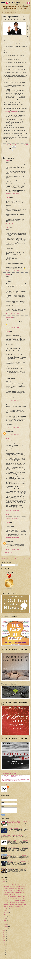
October (6, 910)
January (6, 928)
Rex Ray (8, 160)
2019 (4, 930)
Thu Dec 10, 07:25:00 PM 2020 (12, 193)
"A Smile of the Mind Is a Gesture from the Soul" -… (15, 890)
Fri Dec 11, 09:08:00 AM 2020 (12, 327)
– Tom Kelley (17, 822)
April (5, 922)
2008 (4, 952)
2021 (4, 879)
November (6, 908)
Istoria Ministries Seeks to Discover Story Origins (14, 892)
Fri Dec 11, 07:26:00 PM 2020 (12, 434)
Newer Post (4, 558)
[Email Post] (10, 148)
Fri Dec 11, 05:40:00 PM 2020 (12, 400)
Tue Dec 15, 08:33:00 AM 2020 (12, 549)
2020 (4, 881)
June (5, 918)
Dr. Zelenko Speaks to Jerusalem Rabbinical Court (11, 835)
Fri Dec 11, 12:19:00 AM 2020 (12, 270)
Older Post (26, 558)
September (6, 912)
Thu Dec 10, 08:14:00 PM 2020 (12, 223)
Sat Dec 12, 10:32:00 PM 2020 (12, 510)
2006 (4, 955)
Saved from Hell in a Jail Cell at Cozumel (16, 828)
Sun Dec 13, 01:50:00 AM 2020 (12, 518)
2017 (4, 934)
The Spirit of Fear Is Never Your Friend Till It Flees (14, 896)
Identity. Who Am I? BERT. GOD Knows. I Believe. (14, 894)
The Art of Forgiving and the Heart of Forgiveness (14, 902)
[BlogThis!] (14, 147)
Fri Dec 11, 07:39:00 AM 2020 (12, 313)
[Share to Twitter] (15, 147)
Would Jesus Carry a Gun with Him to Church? (17, 868)
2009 (4, 950)
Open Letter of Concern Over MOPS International (17, 840)
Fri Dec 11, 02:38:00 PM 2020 (12, 374)
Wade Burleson (9, 317)
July (5, 916)
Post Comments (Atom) (12, 560)
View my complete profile (12, 788)
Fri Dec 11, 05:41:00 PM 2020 (12, 427)
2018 (4, 932)
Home (16, 558)
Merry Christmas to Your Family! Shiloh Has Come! (14, 888)
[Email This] (12, 147)
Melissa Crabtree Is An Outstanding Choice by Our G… (15, 900)
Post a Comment (8, 552)
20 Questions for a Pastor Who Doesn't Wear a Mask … (15, 904)
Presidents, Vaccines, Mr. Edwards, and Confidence (14, 906)
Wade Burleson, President (9, 773)
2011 (4, 946)
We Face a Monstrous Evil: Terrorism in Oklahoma (17, 861)
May (5, 920)
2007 (4, 954)
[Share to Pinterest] (12, 150)
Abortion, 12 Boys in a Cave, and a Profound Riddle (18, 847)
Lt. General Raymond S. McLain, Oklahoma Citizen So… (16, 884)
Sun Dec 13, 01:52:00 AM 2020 (12, 537)
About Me (4, 785)
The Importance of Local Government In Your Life (14, 898)
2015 (4, 938)
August (5, 914)
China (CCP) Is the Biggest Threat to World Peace (14, 886)
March (5, 924)
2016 (4, 936)
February (6, 926)
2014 (4, 940)
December (6, 883)
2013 (4, 942)
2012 (4, 944)
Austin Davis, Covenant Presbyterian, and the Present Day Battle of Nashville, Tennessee (16, 855)
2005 (4, 957)
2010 (4, 948)
